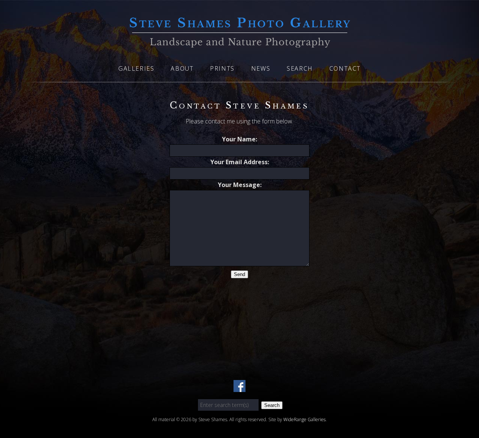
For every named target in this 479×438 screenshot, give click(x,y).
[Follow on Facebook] (239, 387)
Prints (222, 68)
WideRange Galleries (304, 419)
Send (239, 274)
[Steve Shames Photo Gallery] (239, 43)
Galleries (136, 68)
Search (300, 68)
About (182, 68)
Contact (345, 68)
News (260, 68)
